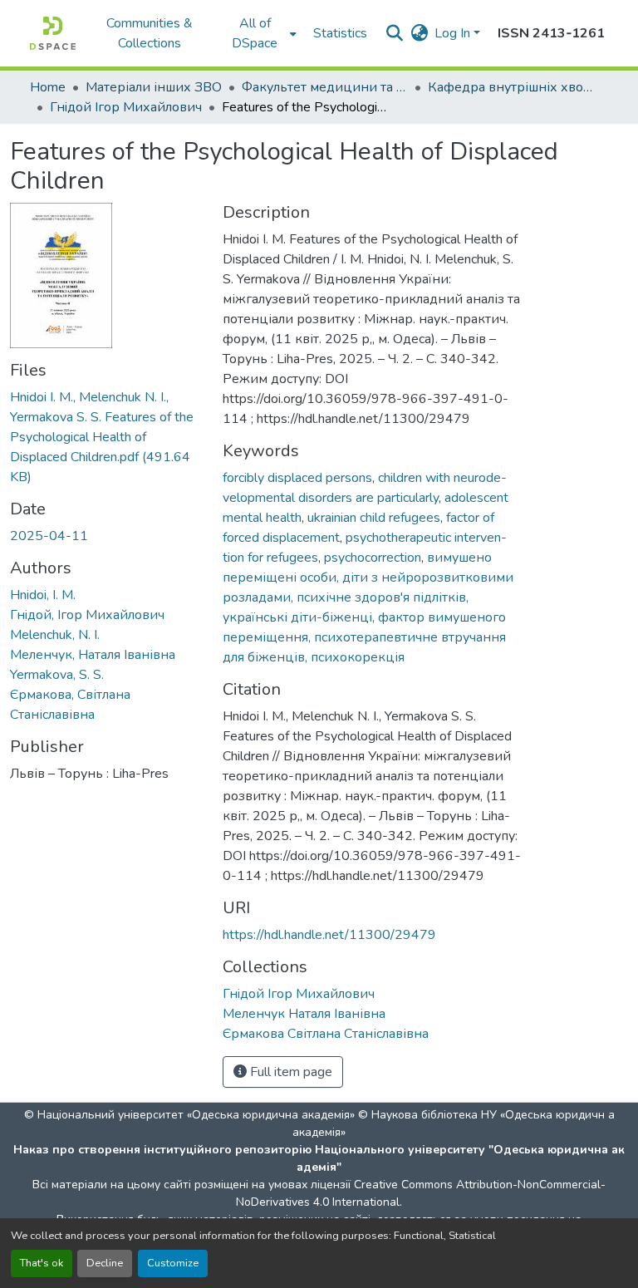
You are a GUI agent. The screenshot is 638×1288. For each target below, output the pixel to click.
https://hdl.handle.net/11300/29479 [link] (329, 935)
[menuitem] (260, 33)
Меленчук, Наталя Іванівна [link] (92, 655)
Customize (173, 1263)
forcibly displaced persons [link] (297, 478)
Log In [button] (454, 33)
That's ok (41, 1263)
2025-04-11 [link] (49, 536)
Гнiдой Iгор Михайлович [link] (126, 107)
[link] (106, 437)
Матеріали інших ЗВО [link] (154, 87)
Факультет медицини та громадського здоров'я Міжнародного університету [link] (325, 87)
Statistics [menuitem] (340, 33)
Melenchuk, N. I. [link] (55, 635)
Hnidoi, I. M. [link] (43, 595)
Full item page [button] (289, 1072)
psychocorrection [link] (372, 557)
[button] (53, 33)
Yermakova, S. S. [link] (57, 675)
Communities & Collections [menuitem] (149, 33)
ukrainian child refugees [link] (373, 518)
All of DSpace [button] (254, 33)
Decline (104, 1263)
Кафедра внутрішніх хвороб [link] (511, 87)
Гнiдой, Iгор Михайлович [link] (87, 615)
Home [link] (48, 87)
